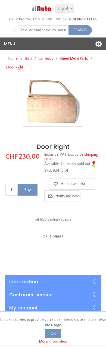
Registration (19, 19)
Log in (38, 19)
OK (53, 333)
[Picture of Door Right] (53, 101)
